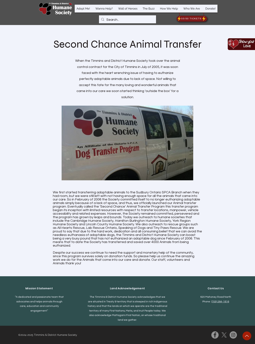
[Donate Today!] (241, 44)
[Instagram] (233, 335)
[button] (83, 9)
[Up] (246, 335)
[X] (224, 335)
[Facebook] (215, 335)
